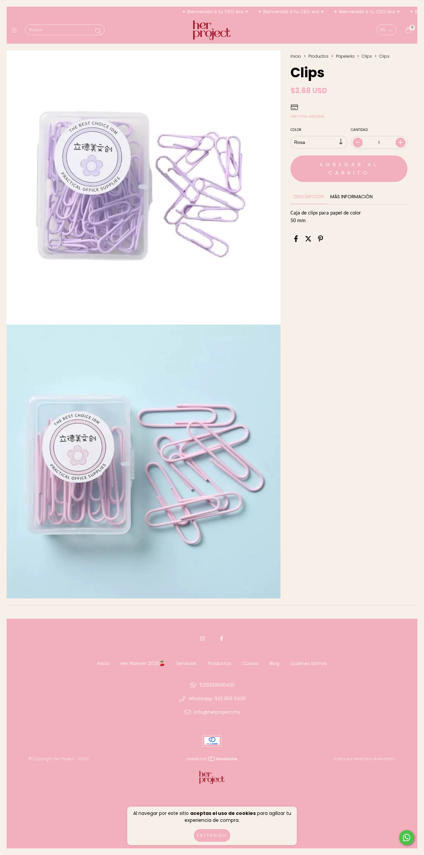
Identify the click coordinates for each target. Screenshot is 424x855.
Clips (367, 56)
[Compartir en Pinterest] (320, 238)
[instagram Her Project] (202, 638)
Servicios (186, 663)
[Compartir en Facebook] (296, 238)
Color (296, 129)
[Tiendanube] (212, 760)
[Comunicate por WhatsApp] (406, 837)
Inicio (296, 56)
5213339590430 (217, 685)
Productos (318, 56)
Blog (274, 663)
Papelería (345, 56)
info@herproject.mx (217, 712)
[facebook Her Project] (222, 638)
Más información (351, 196)
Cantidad (358, 129)
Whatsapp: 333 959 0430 (217, 698)
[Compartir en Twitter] (308, 238)
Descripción (309, 196)
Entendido (212, 835)
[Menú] (16, 30)
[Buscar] (98, 31)
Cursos (250, 663)
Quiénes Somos (309, 663)
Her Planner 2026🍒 (143, 663)
